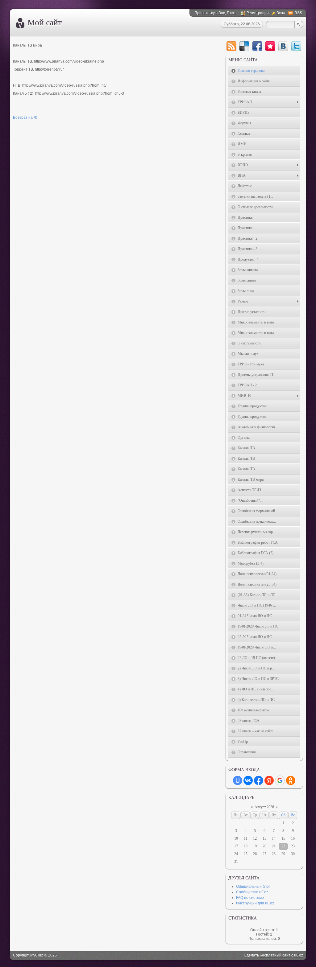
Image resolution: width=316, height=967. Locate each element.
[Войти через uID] (237, 780)
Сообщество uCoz (252, 892)
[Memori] (270, 46)
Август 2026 (264, 807)
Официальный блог (253, 886)
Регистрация (258, 13)
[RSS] (231, 46)
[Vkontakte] (283, 46)
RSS (298, 13)
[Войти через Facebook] (258, 780)
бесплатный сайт (275, 955)
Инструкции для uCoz (255, 903)
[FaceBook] (257, 46)
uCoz (298, 955)
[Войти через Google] (280, 780)
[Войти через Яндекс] (269, 780)
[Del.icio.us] (244, 46)
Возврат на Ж (25, 117)
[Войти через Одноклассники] (290, 780)
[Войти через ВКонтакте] (248, 780)
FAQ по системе (250, 897)
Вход (280, 13)
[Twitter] (296, 46)
